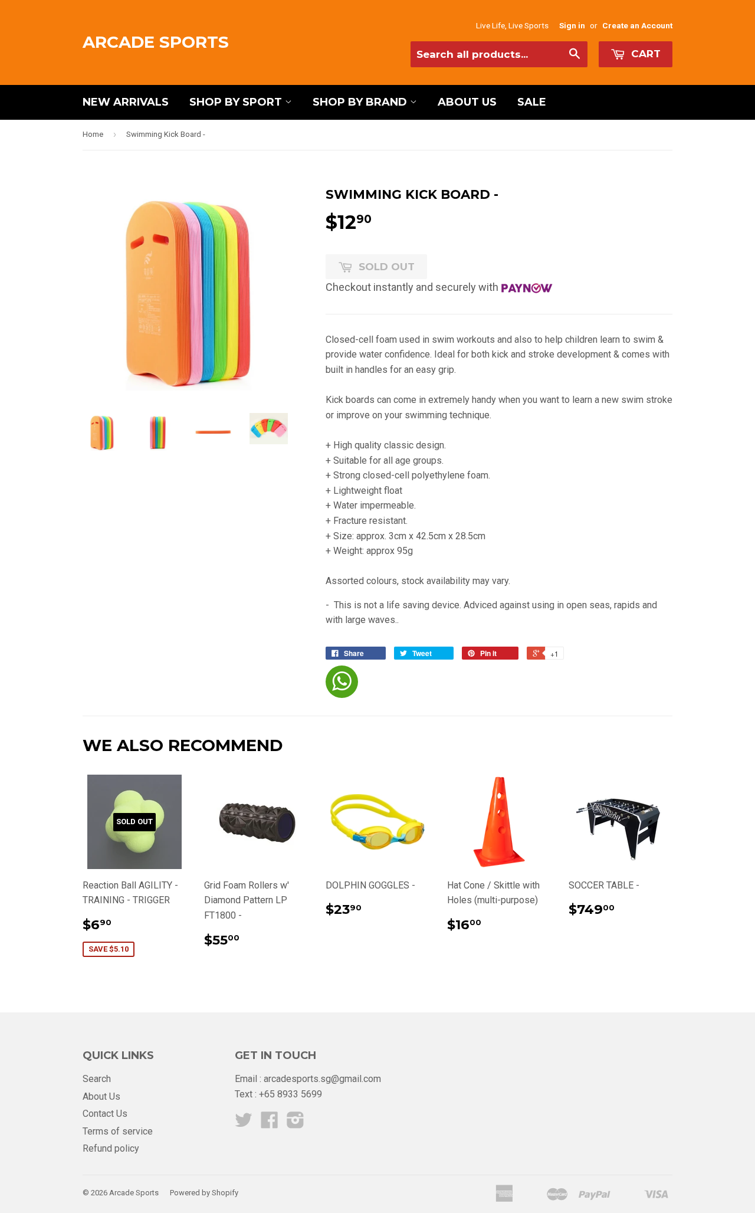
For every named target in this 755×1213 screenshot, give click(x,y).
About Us (467, 102)
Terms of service (118, 1131)
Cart (644, 54)
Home (93, 134)
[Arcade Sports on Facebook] (269, 1123)
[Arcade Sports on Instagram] (295, 1123)
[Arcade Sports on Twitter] (243, 1123)
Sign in (572, 25)
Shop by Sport (237, 102)
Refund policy (111, 1148)
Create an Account (637, 25)
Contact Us (105, 1113)
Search (97, 1078)
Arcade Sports (156, 42)
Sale (531, 102)
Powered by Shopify (204, 1192)
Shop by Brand (361, 102)
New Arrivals (126, 102)
